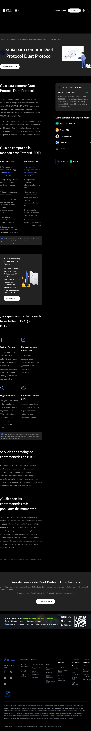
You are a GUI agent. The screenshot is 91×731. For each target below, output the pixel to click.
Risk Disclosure (75, 683)
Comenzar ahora (11, 298)
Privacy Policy (74, 678)
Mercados (35, 678)
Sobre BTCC (62, 667)
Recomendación (37, 664)
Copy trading (23, 675)
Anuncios (61, 675)
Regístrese (30, 167)
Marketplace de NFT (50, 682)
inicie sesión (28, 172)
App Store (8, 172)
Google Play (6, 175)
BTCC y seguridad (61, 679)
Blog (47, 664)
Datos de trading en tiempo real (35, 672)
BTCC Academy (49, 677)
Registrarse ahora (8, 67)
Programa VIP (36, 668)
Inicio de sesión (59, 10)
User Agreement (76, 673)
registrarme (74, 10)
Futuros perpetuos (24, 665)
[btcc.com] (7, 10)
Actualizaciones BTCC (63, 671)
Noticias (49, 673)
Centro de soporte (49, 668)
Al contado (24, 670)
